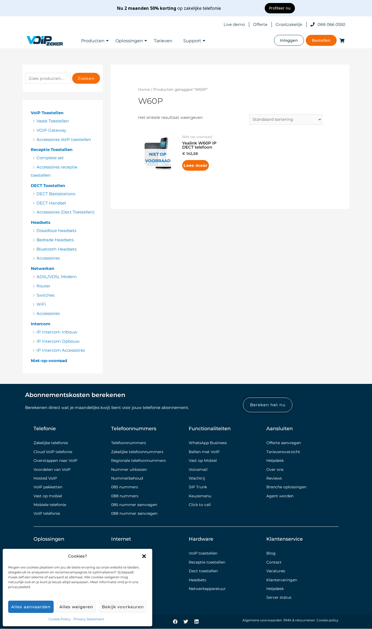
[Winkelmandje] (341, 40)
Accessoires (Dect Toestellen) (65, 212)
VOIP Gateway (51, 130)
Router (43, 285)
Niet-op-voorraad (49, 360)
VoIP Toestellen (47, 112)
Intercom (40, 323)
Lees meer (196, 165)
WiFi (41, 304)
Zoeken (86, 78)
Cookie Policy (59, 619)
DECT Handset (51, 203)
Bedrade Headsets (55, 239)
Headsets (40, 222)
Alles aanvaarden (31, 606)
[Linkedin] (196, 621)
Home (144, 89)
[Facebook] (175, 621)
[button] (144, 556)
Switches (45, 295)
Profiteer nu (280, 8)
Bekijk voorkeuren (123, 606)
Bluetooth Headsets (56, 249)
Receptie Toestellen (51, 149)
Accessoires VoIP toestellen (63, 139)
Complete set (50, 157)
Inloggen (289, 40)
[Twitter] (186, 621)
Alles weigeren (76, 606)
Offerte (260, 24)
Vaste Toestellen (52, 121)
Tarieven (163, 40)
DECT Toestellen (48, 185)
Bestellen (321, 40)
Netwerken (42, 268)
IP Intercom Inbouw (56, 332)
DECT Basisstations (55, 193)
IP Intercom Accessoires (60, 350)
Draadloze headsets (56, 230)
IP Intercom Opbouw (58, 341)
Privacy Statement (89, 619)
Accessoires (48, 258)
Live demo (234, 24)
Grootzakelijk (289, 24)
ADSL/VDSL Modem (56, 276)
